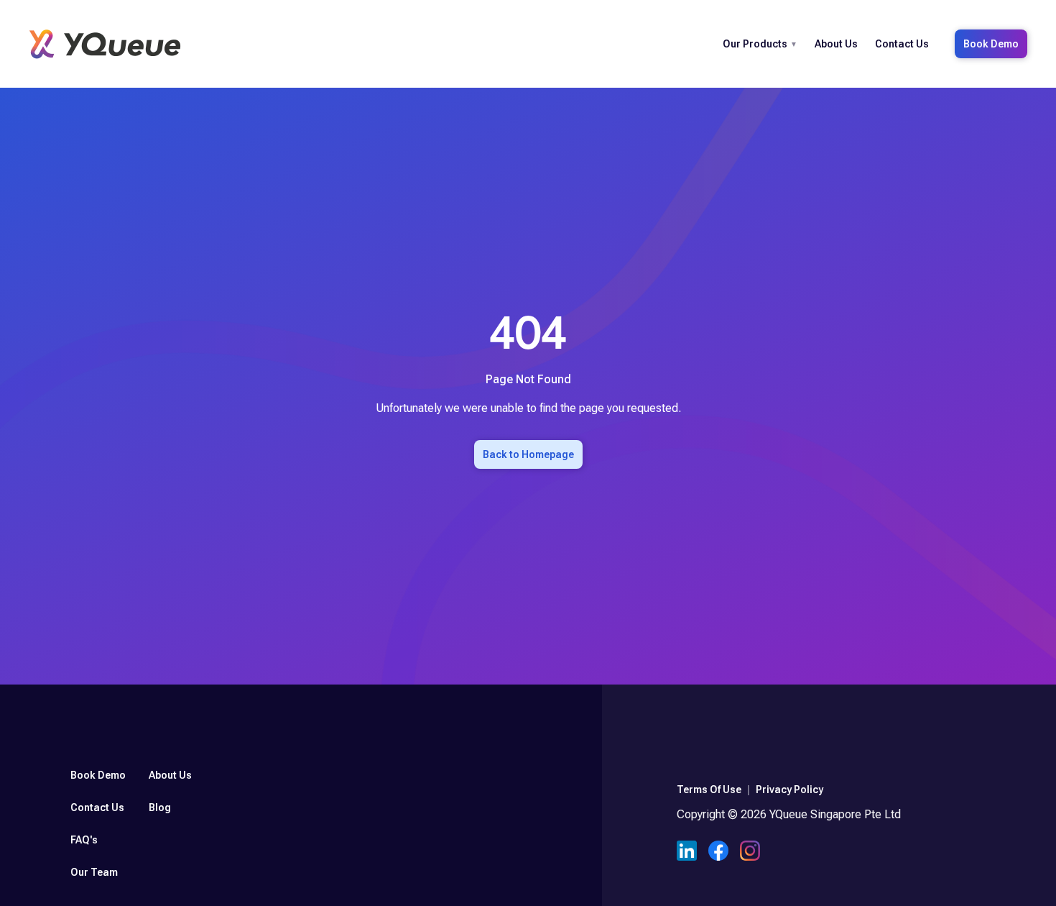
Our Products (755, 44)
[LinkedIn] (687, 853)
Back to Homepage (528, 454)
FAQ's (84, 840)
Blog (160, 807)
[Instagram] (750, 853)
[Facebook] (718, 853)
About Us (836, 44)
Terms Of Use (709, 789)
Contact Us (902, 44)
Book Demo (991, 44)
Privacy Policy (789, 789)
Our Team (94, 872)
